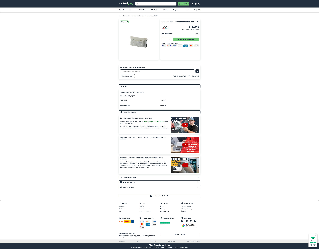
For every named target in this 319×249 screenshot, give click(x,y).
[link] (159, 196)
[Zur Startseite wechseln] (126, 3)
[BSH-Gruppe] (166, 27)
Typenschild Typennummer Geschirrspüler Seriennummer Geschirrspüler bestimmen (141, 158)
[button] (121, 10)
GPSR (197, 33)
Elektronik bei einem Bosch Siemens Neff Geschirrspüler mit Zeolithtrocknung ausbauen (143, 138)
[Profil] (199, 4)
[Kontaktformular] (192, 3)
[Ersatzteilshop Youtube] (187, 221)
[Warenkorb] (196, 4)
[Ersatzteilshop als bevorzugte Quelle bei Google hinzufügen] (189, 225)
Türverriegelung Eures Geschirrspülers (154, 121)
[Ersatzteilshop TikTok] (195, 221)
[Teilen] (198, 22)
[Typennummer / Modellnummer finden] (197, 71)
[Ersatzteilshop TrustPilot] (163, 221)
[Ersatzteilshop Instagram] (182, 221)
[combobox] (155, 4)
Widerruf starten (180, 235)
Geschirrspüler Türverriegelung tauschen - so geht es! (136, 118)
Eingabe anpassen (127, 76)
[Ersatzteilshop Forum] (191, 221)
